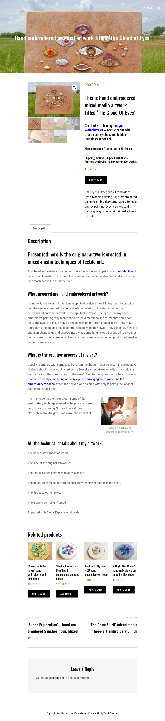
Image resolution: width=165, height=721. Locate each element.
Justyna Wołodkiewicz (76, 713)
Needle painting (102, 197)
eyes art (111, 206)
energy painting (94, 206)
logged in (58, 677)
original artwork (106, 211)
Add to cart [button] (38, 593)
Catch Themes (111, 713)
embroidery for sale (124, 201)
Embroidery (122, 192)
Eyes (88, 197)
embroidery (103, 201)
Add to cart (95, 180)
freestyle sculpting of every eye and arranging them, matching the (82, 379)
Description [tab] (40, 228)
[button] (74, 87)
